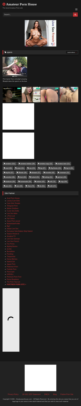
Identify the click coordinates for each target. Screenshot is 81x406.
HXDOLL (10, 274)
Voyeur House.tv (13, 234)
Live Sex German (13, 239)
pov (8, 186)
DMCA (46, 394)
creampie (64, 172)
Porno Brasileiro (13, 279)
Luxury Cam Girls (13, 201)
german (62, 177)
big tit (69, 168)
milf (52, 181)
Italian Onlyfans (12, 208)
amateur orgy (46, 163)
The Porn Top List (13, 282)
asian (20, 168)
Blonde (23, 172)
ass (32, 168)
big (42, 168)
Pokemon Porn (12, 267)
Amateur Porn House (21, 4)
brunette (49, 172)
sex (19, 186)
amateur (10, 163)
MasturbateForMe (13, 223)
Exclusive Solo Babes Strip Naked (19, 231)
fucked (35, 177)
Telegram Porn (12, 206)
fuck (23, 177)
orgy (64, 181)
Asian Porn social (13, 221)
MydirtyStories (12, 246)
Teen (31, 186)
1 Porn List (11, 216)
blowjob (36, 172)
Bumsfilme (11, 251)
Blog (55, 394)
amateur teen (63, 163)
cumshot (10, 177)
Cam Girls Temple (14, 203)
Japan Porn (11, 264)
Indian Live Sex (12, 229)
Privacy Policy (13, 394)
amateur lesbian (28, 163)
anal (9, 168)
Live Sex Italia (12, 213)
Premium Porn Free (14, 277)
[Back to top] (74, 400)
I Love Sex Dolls (13, 211)
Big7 (8, 226)
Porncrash (10, 272)
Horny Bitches (12, 259)
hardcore (10, 181)
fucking (48, 177)
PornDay (10, 254)
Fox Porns (10, 244)
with (53, 186)
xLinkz (9, 249)
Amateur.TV (11, 236)
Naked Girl (11, 261)
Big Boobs (56, 168)
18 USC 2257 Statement (31, 394)
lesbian (40, 181)
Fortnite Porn (11, 269)
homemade (25, 181)
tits (42, 186)
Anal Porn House (13, 198)
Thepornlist (11, 256)
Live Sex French (13, 241)
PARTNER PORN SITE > (16, 284)
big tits (9, 172)
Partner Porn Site (66, 394)
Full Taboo (11, 218)
